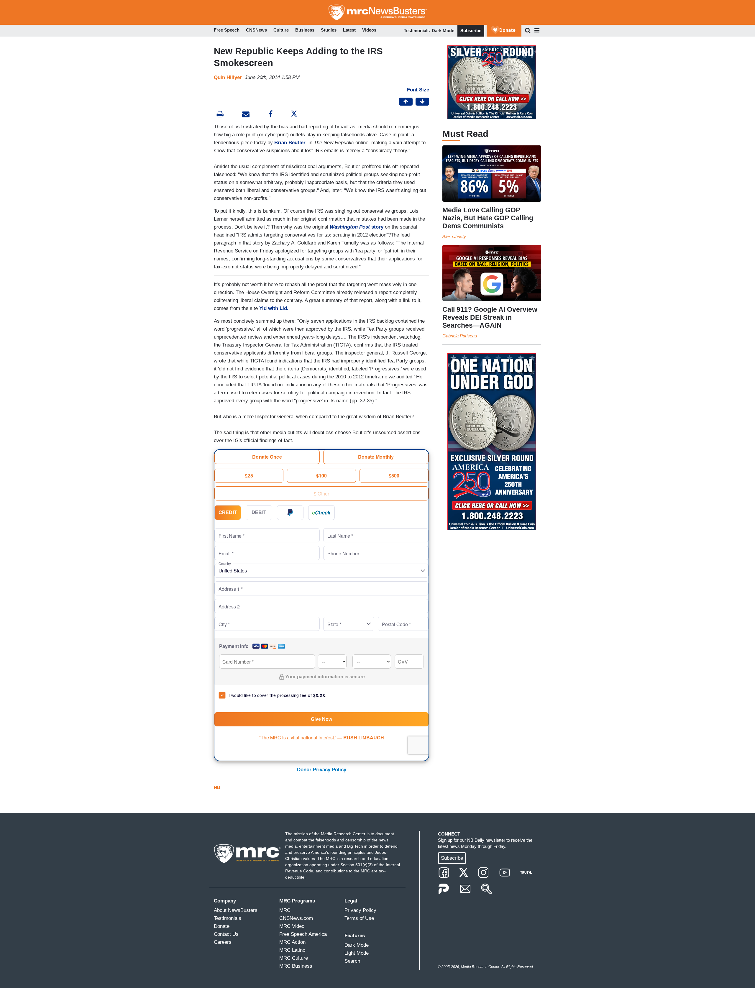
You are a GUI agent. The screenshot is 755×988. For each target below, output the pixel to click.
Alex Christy (454, 236)
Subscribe (470, 30)
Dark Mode (443, 30)
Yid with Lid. (273, 308)
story (356, 227)
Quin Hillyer (228, 77)
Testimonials (417, 30)
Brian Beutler (290, 142)
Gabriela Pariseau (459, 335)
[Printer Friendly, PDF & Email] (245, 115)
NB (217, 787)
